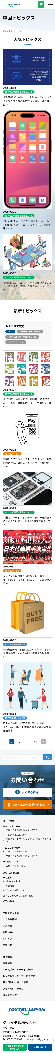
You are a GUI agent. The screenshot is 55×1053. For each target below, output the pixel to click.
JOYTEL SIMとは (11, 872)
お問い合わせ (10, 932)
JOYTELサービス (16, 342)
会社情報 (7, 956)
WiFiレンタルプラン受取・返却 (18, 895)
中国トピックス (11, 912)
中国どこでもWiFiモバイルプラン (22, 855)
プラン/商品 (8, 900)
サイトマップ (10, 995)
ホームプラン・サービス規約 (18, 969)
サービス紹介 (10, 821)
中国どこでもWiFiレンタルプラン (22, 830)
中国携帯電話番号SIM (16, 834)
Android (10, 885)
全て (10, 331)
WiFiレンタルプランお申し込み (15, 1047)
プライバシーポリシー (14, 988)
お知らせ (7, 945)
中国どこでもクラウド (16, 866)
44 (35, 741)
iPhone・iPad (13, 881)
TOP (5, 31)
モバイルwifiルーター (16, 890)
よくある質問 (10, 919)
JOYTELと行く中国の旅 (30, 331)
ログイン (7, 938)
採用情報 (7, 963)
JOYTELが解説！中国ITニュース (22, 336)
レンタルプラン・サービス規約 (19, 975)
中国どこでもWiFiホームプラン (21, 851)
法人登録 (7, 925)
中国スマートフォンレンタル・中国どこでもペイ (28, 840)
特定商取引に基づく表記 (15, 982)
